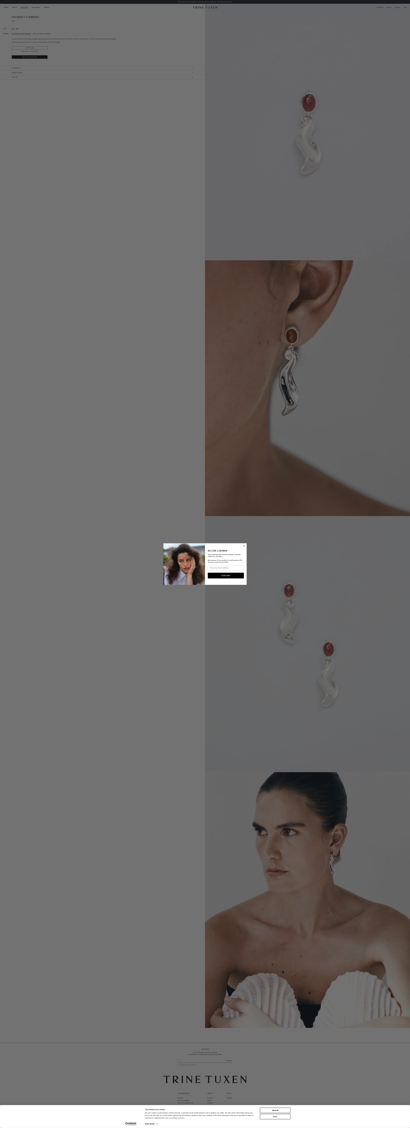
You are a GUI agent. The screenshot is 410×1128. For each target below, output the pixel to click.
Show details (150, 1124)
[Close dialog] (244, 546)
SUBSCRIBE (225, 575)
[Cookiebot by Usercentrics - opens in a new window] (131, 1123)
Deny (275, 1116)
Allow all (275, 1110)
